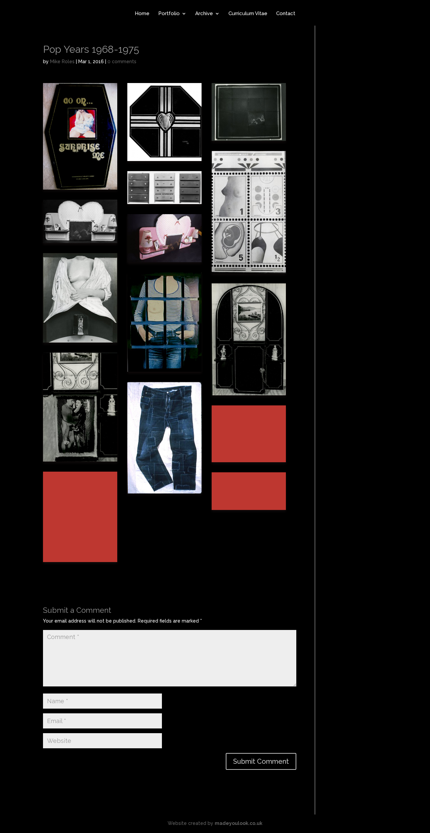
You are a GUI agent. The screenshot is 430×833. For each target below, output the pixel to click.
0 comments (122, 61)
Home (142, 13)
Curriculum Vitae (247, 13)
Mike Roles (62, 61)
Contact (285, 13)
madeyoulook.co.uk (238, 823)
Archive (204, 13)
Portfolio (169, 13)
